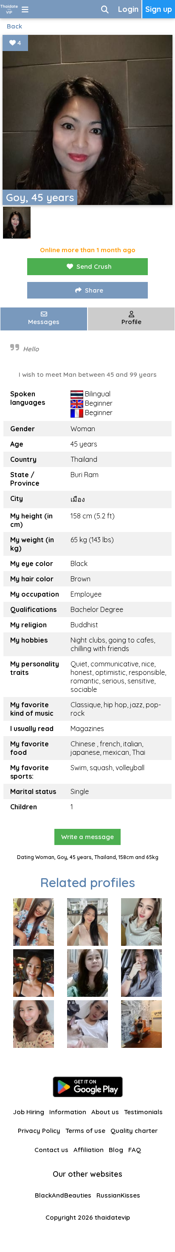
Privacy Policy (39, 1131)
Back (14, 26)
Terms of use (85, 1131)
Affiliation (88, 1150)
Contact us (51, 1150)
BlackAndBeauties (63, 1195)
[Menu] (25, 9)
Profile (131, 322)
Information (67, 1112)
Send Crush (94, 266)
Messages (43, 322)
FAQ (134, 1150)
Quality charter (134, 1131)
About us (105, 1112)
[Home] (9, 9)
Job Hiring (28, 1112)
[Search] (105, 9)
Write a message (87, 837)
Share (94, 290)
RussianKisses (118, 1195)
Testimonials (143, 1112)
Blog (116, 1150)
